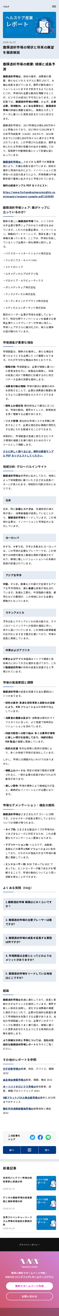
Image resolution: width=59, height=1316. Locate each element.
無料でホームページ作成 (29, 1286)
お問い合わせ (29, 1296)
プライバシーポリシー (29, 1244)
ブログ (6, 6)
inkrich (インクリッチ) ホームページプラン (29, 1276)
